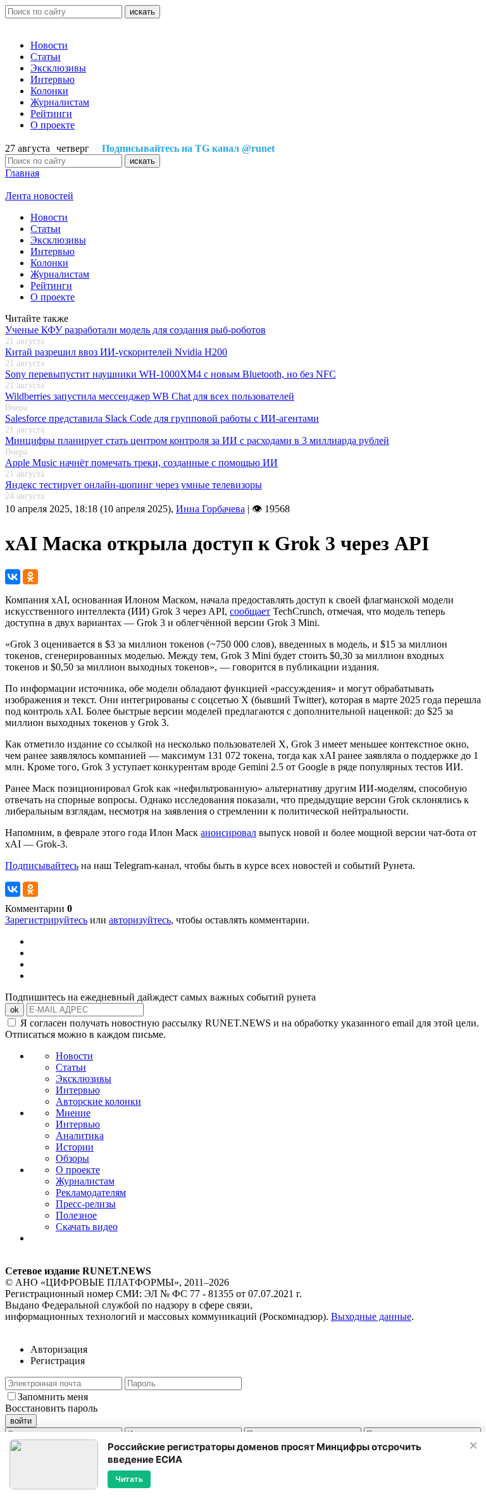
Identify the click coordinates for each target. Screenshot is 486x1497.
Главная (22, 173)
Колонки (49, 90)
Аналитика (80, 1135)
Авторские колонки (98, 1101)
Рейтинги (51, 113)
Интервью (52, 79)
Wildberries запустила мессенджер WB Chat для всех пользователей (149, 396)
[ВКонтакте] (12, 576)
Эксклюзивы (58, 68)
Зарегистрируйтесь (46, 920)
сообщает (250, 611)
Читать (129, 1479)
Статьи (45, 56)
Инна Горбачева (210, 508)
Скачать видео (87, 1226)
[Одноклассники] (30, 576)
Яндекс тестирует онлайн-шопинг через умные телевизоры (133, 484)
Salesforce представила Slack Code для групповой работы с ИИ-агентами (162, 418)
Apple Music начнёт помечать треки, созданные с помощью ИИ (141, 462)
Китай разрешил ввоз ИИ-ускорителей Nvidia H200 (116, 352)
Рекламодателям (91, 1192)
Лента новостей (39, 195)
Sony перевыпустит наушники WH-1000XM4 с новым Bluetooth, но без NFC (170, 374)
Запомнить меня (53, 1396)
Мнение (73, 1112)
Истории (75, 1147)
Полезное (76, 1215)
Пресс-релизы (86, 1203)
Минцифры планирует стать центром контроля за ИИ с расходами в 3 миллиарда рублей (197, 440)
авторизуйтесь (140, 920)
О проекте (52, 125)
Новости (49, 45)
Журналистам (59, 102)
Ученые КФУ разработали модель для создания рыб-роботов (135, 329)
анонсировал (228, 832)
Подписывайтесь (41, 865)
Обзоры (72, 1158)
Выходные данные (371, 1316)
